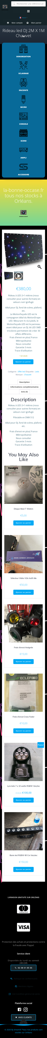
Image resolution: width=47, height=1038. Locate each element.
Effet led (21, 371)
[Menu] (28, 11)
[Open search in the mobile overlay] (28, 3)
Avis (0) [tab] (24, 391)
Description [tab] (24, 382)
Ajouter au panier (23, 362)
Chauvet (27, 374)
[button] (40, 252)
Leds (37, 371)
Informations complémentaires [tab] (24, 387)
